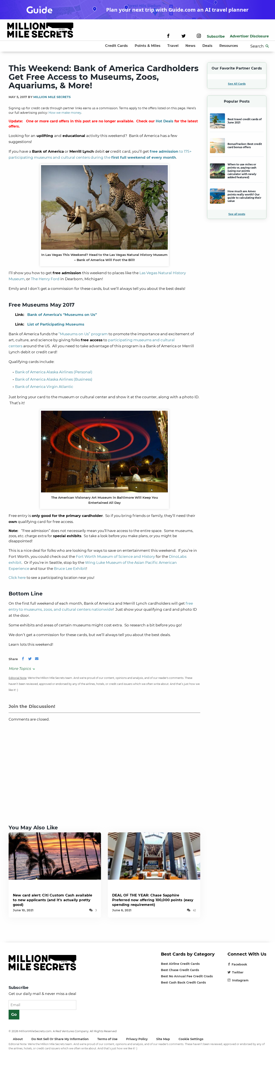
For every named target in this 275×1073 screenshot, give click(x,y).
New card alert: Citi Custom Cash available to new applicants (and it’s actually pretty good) (52, 900)
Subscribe (216, 36)
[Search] (267, 46)
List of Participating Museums (55, 324)
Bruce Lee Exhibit (70, 568)
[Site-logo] (40, 31)
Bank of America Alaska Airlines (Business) (53, 379)
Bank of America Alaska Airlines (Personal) (53, 372)
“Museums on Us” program (83, 334)
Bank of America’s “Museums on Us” (62, 314)
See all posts (236, 214)
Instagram (240, 980)
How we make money (65, 113)
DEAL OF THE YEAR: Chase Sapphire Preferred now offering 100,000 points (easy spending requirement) (153, 900)
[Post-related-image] (55, 856)
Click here (17, 578)
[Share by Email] (36, 659)
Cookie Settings (191, 1039)
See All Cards (237, 83)
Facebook (239, 964)
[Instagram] (199, 36)
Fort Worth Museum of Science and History (115, 556)
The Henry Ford (45, 279)
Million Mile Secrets (52, 97)
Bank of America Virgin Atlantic (44, 386)
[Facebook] (168, 36)
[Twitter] (183, 36)
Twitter (237, 972)
